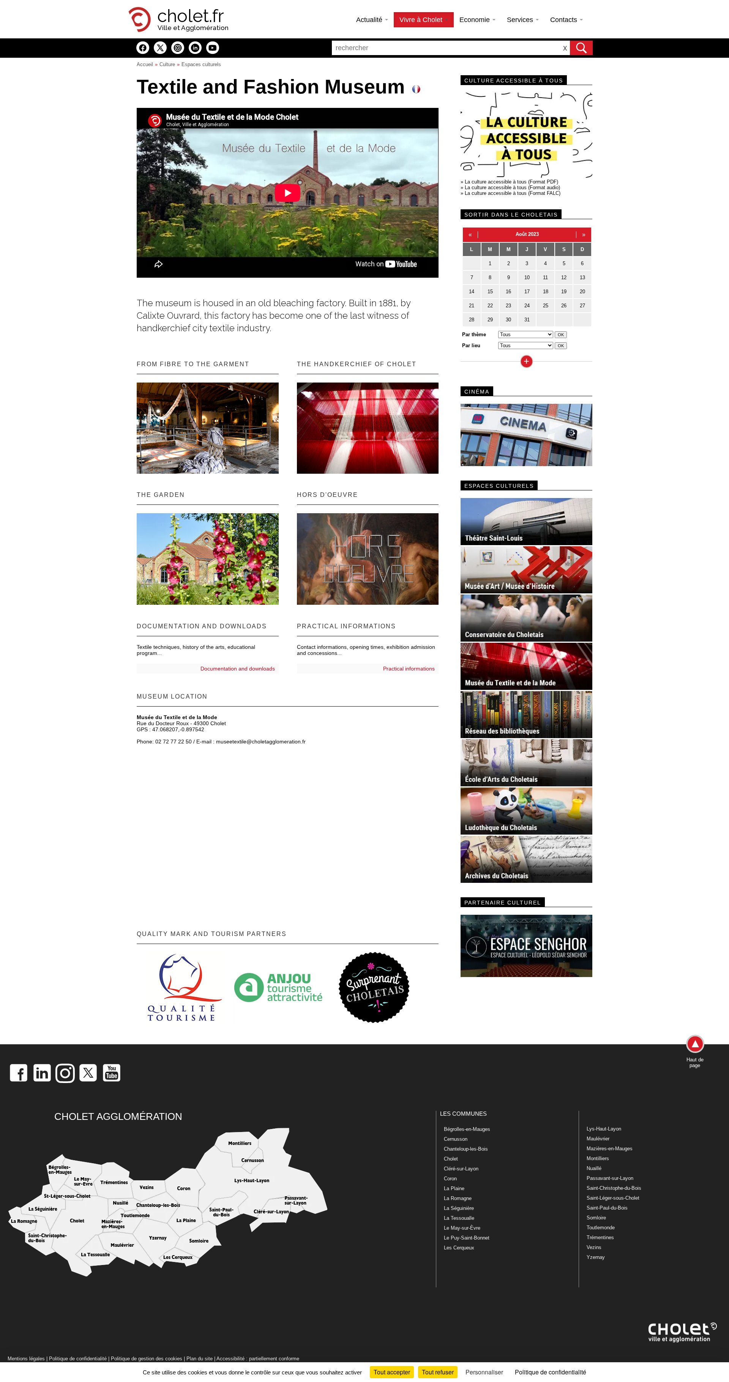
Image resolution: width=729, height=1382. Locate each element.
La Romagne (458, 1198)
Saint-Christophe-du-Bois (614, 1188)
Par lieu (471, 345)
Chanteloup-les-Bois (466, 1149)
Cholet (451, 1159)
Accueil (145, 64)
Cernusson (455, 1139)
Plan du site (199, 1358)
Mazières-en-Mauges (610, 1148)
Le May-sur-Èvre (462, 1228)
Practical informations (409, 669)
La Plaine (454, 1188)
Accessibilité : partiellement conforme (257, 1358)
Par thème (474, 334)
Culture (167, 64)
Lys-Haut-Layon (604, 1129)
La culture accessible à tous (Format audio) (512, 187)
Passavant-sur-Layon (610, 1178)
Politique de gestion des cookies (146, 1358)
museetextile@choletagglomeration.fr (261, 741)
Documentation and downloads (237, 669)
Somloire (596, 1218)
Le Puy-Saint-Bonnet (466, 1238)
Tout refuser (438, 1372)
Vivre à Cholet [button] (421, 20)
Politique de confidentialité (78, 1358)
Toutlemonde (601, 1227)
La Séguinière (459, 1208)
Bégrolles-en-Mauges (467, 1129)
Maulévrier (598, 1139)
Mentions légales (26, 1358)
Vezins (594, 1247)
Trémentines (600, 1237)
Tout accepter (392, 1372)
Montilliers (598, 1158)
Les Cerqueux (459, 1248)
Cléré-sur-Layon (461, 1169)
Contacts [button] (564, 20)
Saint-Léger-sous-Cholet (613, 1198)
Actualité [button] (370, 20)
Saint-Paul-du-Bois (607, 1208)
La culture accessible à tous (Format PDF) (511, 182)
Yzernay (596, 1257)
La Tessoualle (459, 1218)
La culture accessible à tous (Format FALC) (512, 193)
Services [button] (521, 20)
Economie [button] (475, 20)
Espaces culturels (201, 64)
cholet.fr (190, 16)
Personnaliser (484, 1372)
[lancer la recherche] (581, 48)
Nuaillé (594, 1168)
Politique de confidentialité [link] (550, 1372)
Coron (450, 1178)
